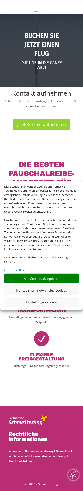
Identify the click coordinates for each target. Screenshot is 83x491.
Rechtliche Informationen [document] (28, 437)
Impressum (15, 451)
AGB (27, 456)
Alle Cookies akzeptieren (41, 278)
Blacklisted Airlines (20, 461)
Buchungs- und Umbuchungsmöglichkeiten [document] (41, 366)
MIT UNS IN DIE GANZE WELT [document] (41, 65)
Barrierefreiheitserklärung (49, 456)
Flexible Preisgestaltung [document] (42, 356)
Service (18, 456)
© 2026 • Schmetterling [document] (41, 484)
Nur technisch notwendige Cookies (41, 290)
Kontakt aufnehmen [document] (41, 94)
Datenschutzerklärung (39, 451)
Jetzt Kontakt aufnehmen (41, 124)
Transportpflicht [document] (41, 310)
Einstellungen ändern (41, 302)
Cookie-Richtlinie (14, 270)
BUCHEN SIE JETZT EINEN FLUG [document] (41, 44)
